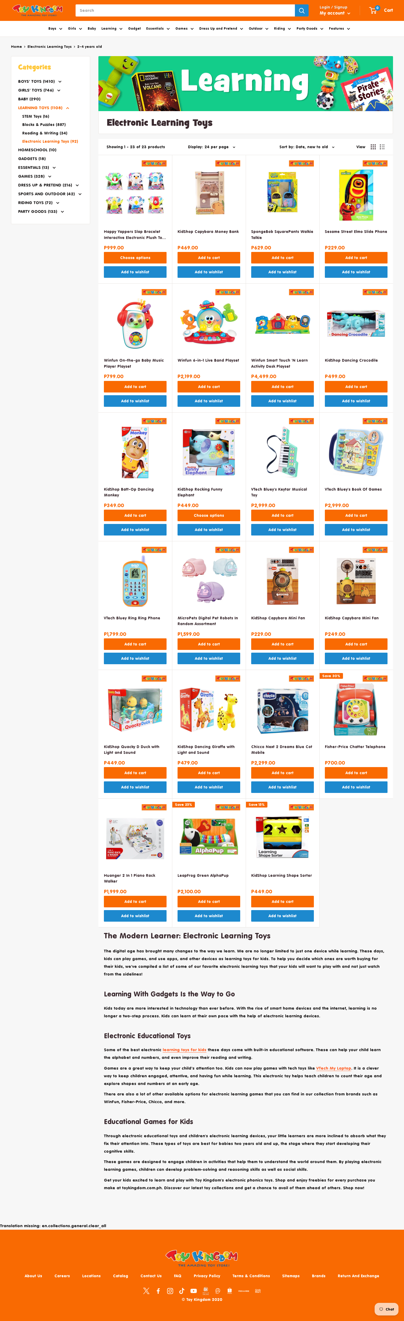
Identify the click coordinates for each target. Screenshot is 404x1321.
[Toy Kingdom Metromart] (218, 1290)
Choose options (135, 257)
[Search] (302, 10)
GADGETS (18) (32, 158)
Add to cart (209, 257)
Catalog (120, 1275)
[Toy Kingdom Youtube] (193, 1290)
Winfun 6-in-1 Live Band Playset (208, 360)
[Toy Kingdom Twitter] (146, 1290)
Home (16, 46)
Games (181, 28)
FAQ (177, 1275)
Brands (318, 1275)
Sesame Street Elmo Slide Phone (356, 231)
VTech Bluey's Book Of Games (353, 489)
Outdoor (255, 28)
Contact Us (151, 1275)
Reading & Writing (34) (44, 133)
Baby (92, 28)
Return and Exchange (358, 1275)
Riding (279, 28)
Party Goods (307, 28)
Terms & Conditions (251, 1275)
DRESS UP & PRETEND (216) (45, 185)
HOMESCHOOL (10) (37, 149)
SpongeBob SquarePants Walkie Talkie (282, 234)
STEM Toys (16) (35, 116)
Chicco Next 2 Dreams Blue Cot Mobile (281, 749)
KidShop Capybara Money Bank (208, 231)
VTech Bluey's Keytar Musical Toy (279, 492)
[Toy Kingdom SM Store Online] (205, 1291)
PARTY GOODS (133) (38, 211)
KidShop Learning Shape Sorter (281, 875)
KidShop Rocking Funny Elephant (200, 492)
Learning (109, 28)
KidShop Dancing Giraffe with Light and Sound (206, 749)
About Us (33, 1275)
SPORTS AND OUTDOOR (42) (47, 193)
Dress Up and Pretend (218, 28)
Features (336, 28)
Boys (52, 28)
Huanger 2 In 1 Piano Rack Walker (129, 878)
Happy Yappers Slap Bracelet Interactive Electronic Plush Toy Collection (134, 235)
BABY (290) (29, 98)
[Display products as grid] (373, 146)
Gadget (134, 28)
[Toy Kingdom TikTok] (182, 1290)
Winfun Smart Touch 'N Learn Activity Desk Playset (279, 363)
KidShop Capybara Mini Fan (278, 618)
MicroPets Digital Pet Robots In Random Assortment (208, 621)
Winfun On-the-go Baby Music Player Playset (134, 363)
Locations (91, 1275)
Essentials (155, 28)
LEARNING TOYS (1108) (41, 107)
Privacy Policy (207, 1275)
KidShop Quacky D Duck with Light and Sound (131, 749)
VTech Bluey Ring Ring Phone (132, 618)
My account (333, 13)
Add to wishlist (135, 272)
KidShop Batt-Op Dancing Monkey (129, 492)
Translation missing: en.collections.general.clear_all (53, 1225)
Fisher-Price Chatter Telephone (355, 746)
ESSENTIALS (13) (34, 167)
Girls (72, 28)
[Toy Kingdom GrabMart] (258, 1290)
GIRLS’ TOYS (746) (36, 90)
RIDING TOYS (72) (36, 202)
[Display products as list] (382, 146)
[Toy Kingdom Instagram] (170, 1290)
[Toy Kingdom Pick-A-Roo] (243, 1292)
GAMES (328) (32, 176)
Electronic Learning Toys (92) (50, 141)
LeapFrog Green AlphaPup (203, 875)
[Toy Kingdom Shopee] (229, 1290)
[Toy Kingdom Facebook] (158, 1290)
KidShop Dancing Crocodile (351, 360)
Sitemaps (291, 1275)
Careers (62, 1275)
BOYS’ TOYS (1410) (37, 81)
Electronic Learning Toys (49, 46)
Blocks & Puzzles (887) (44, 124)
